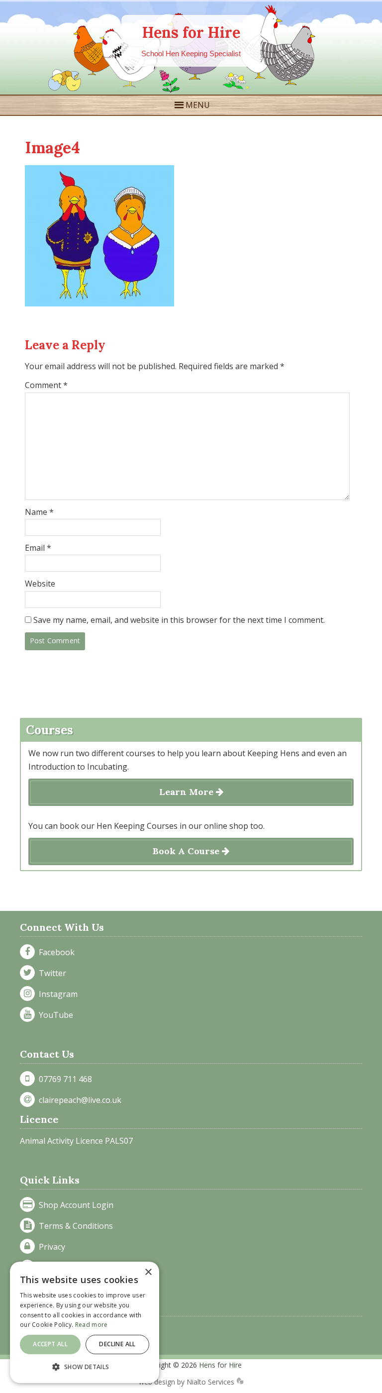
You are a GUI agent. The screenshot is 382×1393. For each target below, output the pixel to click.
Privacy (50, 1246)
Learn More (187, 791)
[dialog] (84, 1322)
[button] (84, 1367)
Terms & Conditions (74, 1225)
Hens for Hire (191, 32)
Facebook (55, 952)
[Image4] (99, 303)
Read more (91, 1324)
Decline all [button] (117, 1344)
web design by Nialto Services (187, 1382)
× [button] (148, 1272)
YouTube (54, 1014)
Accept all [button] (50, 1344)
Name (39, 511)
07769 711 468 (63, 1079)
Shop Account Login (74, 1204)
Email (38, 547)
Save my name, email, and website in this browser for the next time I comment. (179, 619)
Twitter (50, 973)
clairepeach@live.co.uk (78, 1099)
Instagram (56, 994)
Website (40, 583)
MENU (198, 105)
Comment (46, 385)
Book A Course (187, 851)
